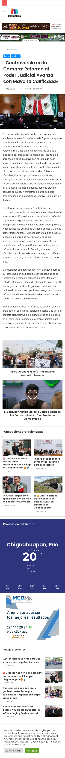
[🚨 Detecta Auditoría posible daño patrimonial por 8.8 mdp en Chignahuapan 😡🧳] (17, 447)
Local (14, 49)
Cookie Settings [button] (13, 750)
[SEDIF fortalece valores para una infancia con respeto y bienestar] (53, 663)
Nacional (16, 56)
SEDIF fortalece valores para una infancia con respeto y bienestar (21, 660)
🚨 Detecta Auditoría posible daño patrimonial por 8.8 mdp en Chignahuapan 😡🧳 (17, 463)
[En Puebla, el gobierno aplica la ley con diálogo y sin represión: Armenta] (17, 484)
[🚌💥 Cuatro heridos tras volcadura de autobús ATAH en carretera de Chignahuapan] (48, 484)
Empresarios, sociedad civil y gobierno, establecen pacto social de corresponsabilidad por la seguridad (22, 693)
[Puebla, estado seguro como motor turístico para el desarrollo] (48, 447)
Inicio (8, 49)
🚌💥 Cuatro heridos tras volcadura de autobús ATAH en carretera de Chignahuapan (45, 501)
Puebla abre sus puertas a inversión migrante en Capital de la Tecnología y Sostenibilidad (22, 710)
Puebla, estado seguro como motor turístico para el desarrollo (47, 461)
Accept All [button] (32, 750)
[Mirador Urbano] (14, 12)
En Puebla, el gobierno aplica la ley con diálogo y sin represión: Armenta (17, 498)
